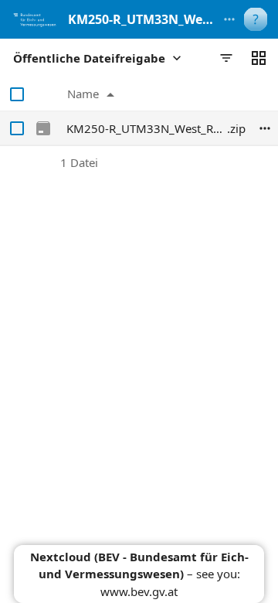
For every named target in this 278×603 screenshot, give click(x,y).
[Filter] (226, 58)
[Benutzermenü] (255, 19)
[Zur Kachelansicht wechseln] (259, 58)
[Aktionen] (265, 128)
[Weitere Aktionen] (229, 19)
